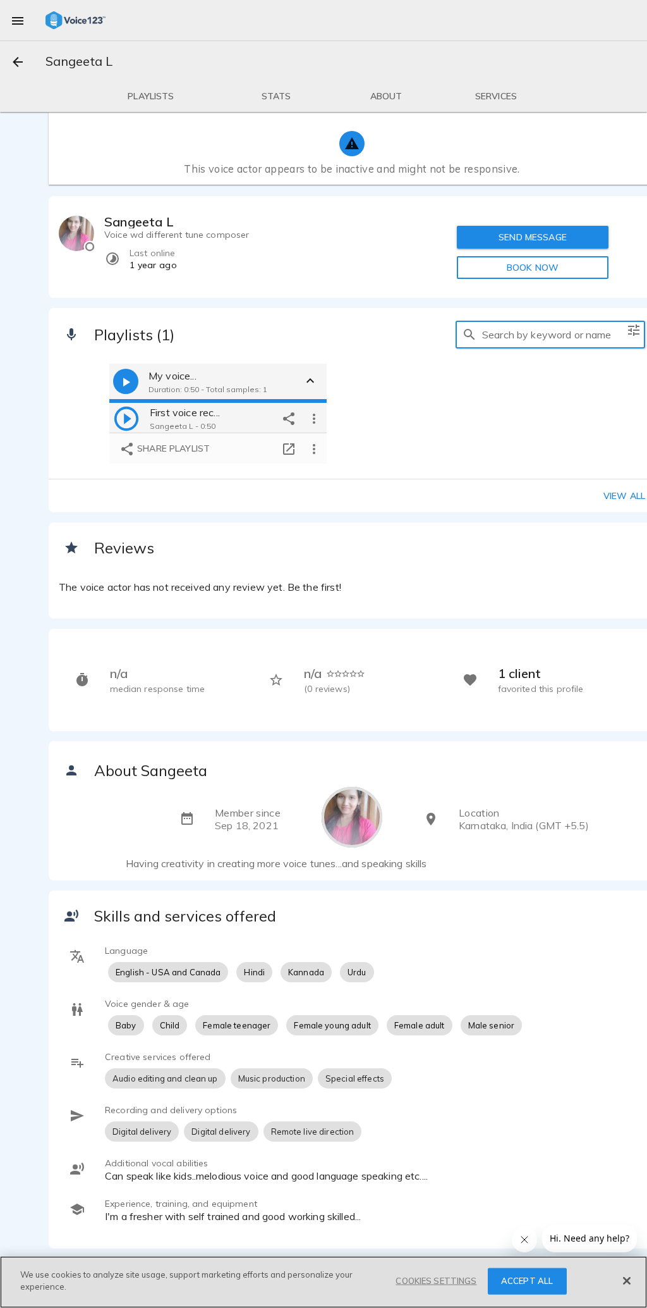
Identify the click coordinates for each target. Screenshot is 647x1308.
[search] (469, 334)
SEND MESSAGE (533, 237)
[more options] (314, 418)
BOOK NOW (533, 267)
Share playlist (172, 448)
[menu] (17, 20)
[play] (126, 418)
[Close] (627, 1281)
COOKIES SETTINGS (436, 1281)
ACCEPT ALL (527, 1281)
